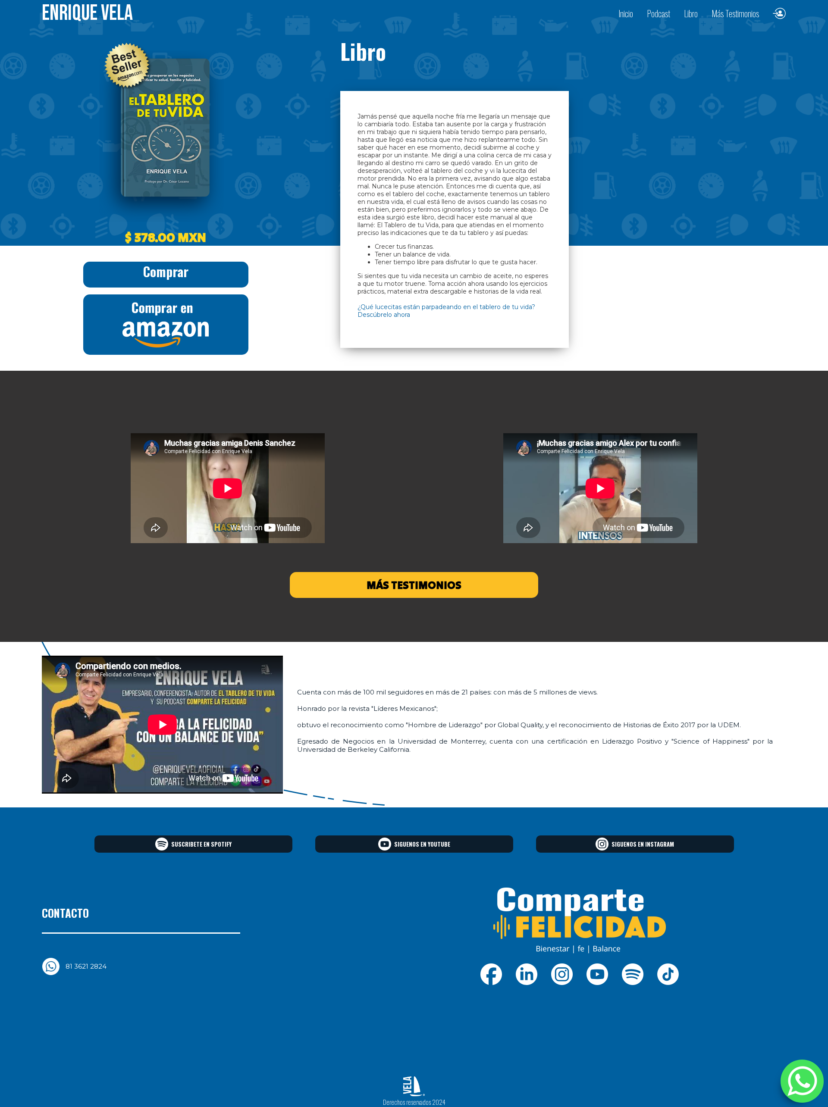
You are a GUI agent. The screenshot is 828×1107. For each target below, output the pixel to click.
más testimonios (414, 585)
